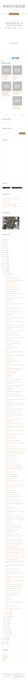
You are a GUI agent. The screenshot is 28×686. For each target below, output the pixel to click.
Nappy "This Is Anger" (10, 604)
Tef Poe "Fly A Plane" (9, 490)
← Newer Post (4, 115)
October (7, 614)
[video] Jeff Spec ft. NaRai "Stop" (12, 501)
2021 (5, 248)
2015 (5, 261)
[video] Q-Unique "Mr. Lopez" (11, 606)
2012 (5, 267)
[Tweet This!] (14, 58)
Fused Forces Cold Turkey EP (11, 307)
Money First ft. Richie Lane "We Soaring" (14, 311)
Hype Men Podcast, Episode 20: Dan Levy (14, 453)
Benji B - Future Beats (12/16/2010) (13, 541)
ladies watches (5, 656)
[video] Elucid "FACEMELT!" (11, 492)
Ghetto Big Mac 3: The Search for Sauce (14, 552)
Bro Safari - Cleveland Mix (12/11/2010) (14, 385)
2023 (5, 245)
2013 (5, 265)
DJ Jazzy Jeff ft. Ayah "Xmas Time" (13, 411)
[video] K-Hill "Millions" (10, 455)
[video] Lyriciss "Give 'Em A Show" (12, 370)
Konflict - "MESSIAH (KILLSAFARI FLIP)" (11, 198)
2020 (5, 250)
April (6, 627)
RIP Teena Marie (8, 375)
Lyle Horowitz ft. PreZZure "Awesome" (13, 466)
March (6, 630)
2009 (5, 637)
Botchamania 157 (9, 301)
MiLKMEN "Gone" (9, 472)
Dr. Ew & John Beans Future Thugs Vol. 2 (14, 331)
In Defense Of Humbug (10, 436)
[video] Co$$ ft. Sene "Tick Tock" (12, 515)
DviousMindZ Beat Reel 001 (11, 568)
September (8, 616)
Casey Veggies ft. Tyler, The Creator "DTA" (14, 601)
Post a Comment (7, 122)
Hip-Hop (12, 20)
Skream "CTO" (8, 377)
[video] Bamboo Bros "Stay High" (12, 593)
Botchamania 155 (9, 597)
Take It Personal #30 (9, 507)
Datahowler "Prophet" (10, 287)
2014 (5, 263)
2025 (5, 241)
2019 (5, 252)
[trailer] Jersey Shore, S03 (11, 461)
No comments (19, 28)
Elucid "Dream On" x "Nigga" (11, 347)
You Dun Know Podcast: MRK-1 (12, 499)
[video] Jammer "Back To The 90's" (13, 525)
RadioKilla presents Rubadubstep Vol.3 (14, 584)
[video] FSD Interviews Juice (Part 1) (16, 78)
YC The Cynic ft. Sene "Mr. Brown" (12, 464)
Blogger (24, 673)
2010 (5, 272)
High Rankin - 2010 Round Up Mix (12, 309)
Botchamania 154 (9, 599)
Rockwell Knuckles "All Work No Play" (13, 571)
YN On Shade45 (8, 523)
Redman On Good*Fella (10, 333)
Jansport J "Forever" (9, 359)
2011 (5, 270)
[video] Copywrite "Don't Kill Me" (12, 457)
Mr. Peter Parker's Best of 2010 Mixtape (14, 280)
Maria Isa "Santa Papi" (10, 446)
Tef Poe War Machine (10, 459)
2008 (5, 639)
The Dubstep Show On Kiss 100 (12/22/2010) (15, 451)
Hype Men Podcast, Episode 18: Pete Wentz (15, 557)
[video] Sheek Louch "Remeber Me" (13, 590)
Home (14, 115)
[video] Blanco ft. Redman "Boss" (12, 595)
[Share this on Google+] (16, 58)
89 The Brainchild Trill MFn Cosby (12, 494)
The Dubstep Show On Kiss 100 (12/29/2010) (15, 325)
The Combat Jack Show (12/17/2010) (13, 527)
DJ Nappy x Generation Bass (11, 559)
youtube (16, 20)
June (6, 623)
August (7, 619)
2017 (5, 256)
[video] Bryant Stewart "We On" (12, 509)
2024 (5, 243)
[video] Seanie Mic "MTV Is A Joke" (13, 588)
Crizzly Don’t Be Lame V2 (10, 478)
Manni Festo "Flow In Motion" (11, 474)
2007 (5, 641)
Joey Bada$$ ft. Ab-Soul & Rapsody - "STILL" (12, 206)
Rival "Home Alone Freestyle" (11, 393)
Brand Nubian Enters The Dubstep (13, 497)
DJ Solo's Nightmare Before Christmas (14, 413)
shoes (3, 660)
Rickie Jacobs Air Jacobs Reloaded (13, 409)
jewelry (4, 659)
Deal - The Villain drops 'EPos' (9, 204)
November (7, 612)
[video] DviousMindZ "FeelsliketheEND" (13, 391)
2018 (5, 254)
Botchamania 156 (9, 349)
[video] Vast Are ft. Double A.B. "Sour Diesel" (15, 434)
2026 (5, 239)
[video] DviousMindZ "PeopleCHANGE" (13, 544)
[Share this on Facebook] (13, 58)
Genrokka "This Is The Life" (11, 284)
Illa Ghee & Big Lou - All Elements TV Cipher (14, 24)
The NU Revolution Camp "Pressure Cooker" (15, 448)
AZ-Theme (11, 675)
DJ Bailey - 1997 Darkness (11, 373)
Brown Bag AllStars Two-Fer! (11, 291)
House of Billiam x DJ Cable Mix (12, 533)
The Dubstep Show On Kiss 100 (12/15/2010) (15, 554)
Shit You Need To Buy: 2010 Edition (13, 289)
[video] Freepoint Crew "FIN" (11, 546)
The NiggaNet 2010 (9, 276)
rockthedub (14, 6)
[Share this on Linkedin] (18, 58)
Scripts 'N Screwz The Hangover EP (13, 379)
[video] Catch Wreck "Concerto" (12, 341)
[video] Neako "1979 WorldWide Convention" (15, 548)
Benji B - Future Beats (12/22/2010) (13, 440)
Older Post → (24, 115)
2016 (5, 259)
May (6, 625)
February (7, 632)
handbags (4, 657)
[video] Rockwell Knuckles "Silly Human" (14, 293)
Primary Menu (14, 13)
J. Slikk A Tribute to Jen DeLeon (12, 335)
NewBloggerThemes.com (8, 676)
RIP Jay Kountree (6, 202)
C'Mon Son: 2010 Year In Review (12, 278)
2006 (5, 643)
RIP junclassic (5, 200)
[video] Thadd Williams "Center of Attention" (15, 550)
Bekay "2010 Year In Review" (11, 282)
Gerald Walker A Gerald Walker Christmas (14, 403)
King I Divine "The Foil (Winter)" (12, 476)
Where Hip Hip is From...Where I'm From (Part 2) (5, 78)
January (7, 634)
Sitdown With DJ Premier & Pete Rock (13, 368)
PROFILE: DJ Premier (9, 438)
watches (4, 654)
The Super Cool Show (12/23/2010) (13, 586)
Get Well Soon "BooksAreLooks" (12, 539)
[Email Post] (2, 60)
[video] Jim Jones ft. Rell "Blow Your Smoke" (15, 484)
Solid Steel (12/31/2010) (10, 295)
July (6, 621)
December (7, 274)
